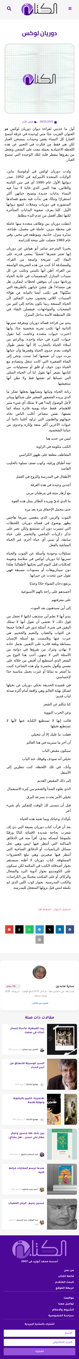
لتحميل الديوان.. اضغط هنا (54, 909)
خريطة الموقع (65, 1288)
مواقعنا (69, 1298)
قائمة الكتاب (66, 1276)
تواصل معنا (66, 1304)
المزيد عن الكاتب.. (39, 1003)
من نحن (69, 1270)
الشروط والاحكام (63, 1310)
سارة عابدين (65, 986)
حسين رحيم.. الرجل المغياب (26, 1203)
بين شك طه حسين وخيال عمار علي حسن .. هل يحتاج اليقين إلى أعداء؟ (27, 1137)
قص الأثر (27, 122)
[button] (70, 929)
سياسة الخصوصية (61, 1315)
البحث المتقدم (64, 1282)
